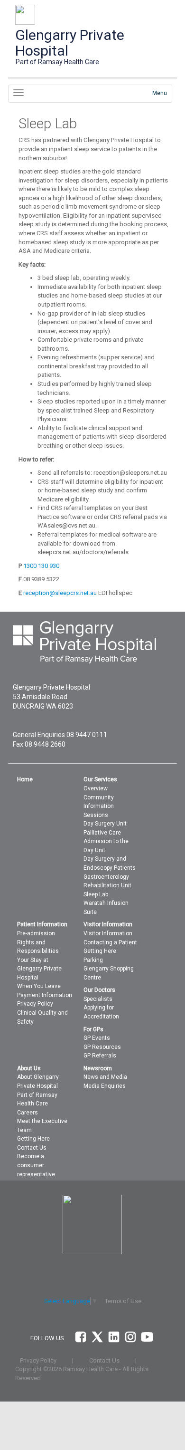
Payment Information (44, 995)
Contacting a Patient (110, 942)
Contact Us (31, 1147)
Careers (27, 1112)
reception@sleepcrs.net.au (60, 592)
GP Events (96, 1038)
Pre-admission (36, 933)
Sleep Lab (95, 894)
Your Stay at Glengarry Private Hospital (39, 969)
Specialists (97, 999)
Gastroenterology (106, 877)
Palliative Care (102, 832)
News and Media (105, 1077)
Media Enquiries (104, 1086)
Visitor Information (107, 933)
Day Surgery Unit (105, 823)
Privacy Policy (35, 1003)
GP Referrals (99, 1055)
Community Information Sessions (98, 806)
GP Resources (102, 1047)
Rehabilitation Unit (107, 885)
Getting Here (99, 951)
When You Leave (39, 986)
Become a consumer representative (36, 1165)
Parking (93, 960)
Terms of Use (123, 1301)
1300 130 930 (41, 565)
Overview (95, 788)
